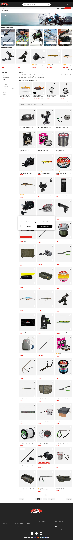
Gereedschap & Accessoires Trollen (9, 90)
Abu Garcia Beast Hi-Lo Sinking (25, 196)
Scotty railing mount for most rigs (62, 421)
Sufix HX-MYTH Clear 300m (43, 150)
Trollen (4, 79)
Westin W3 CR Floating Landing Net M (64, 96)
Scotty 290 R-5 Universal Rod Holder (44, 127)
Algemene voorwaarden (19, 523)
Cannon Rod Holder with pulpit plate (7, 65)
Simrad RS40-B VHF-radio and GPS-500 (27, 127)
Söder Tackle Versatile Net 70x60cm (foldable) (51, 96)
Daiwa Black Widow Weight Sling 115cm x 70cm (45, 399)
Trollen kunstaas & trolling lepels (9, 88)
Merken (62, 8)
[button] (64, 1)
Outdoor (31, 8)
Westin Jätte (49, 65)
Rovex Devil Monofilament (60, 150)
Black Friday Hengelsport (59, 529)
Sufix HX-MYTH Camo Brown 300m (62, 354)
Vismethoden (6, 10)
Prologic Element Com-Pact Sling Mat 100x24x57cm (44, 287)
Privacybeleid (28, 523)
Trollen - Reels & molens (8, 82)
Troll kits (5, 84)
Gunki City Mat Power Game (43, 332)
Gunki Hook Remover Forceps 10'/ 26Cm (63, 443)
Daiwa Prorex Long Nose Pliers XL (62, 398)
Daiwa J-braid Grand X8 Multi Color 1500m (63, 376)
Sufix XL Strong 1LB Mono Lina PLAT (26, 443)
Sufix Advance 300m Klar (24, 150)
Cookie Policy (36, 222)
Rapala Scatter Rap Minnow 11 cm (44, 173)
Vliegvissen (5, 75)
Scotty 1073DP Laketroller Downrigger (44, 195)
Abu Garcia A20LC (41, 465)
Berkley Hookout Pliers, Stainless (26, 376)
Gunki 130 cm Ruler (23, 421)
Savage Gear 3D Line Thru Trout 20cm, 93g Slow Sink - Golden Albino (25, 96)
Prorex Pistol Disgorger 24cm (43, 489)
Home (2, 10)
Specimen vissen (6, 77)
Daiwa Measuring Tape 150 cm (43, 443)
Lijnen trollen (6, 86)
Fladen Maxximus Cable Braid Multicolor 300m (63, 287)
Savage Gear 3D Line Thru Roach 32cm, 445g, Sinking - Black (38, 96)
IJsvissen (4, 94)
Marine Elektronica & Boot (15, 8)
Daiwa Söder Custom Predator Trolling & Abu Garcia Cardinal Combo (27, 466)
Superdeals (68, 8)
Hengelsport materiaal (5, 8)
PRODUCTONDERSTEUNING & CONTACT (8, 526)
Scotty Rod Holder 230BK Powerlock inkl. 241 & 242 (21, 65)
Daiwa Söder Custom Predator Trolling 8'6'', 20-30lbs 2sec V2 (45, 240)
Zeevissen (4, 92)
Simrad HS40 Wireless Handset (61, 195)
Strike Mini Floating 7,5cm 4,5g (61, 332)
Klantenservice (53, 0)
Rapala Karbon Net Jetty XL (61, 465)
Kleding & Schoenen (25, 8)
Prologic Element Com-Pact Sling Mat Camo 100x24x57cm (27, 489)
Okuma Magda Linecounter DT (37, 65)
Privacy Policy (45, 221)
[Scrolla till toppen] (46, 495)
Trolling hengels (6, 81)
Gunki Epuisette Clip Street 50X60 (62, 127)
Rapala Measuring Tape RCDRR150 (26, 173)
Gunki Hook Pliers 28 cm (42, 376)
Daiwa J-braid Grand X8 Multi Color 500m (63, 173)
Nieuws (58, 8)
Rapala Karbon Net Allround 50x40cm (44, 421)
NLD (5, 0)
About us (5, 523)
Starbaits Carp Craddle (60, 488)
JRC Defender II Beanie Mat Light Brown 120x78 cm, (27, 264)
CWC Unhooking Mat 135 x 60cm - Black (27, 332)
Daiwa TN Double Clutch (24, 398)
